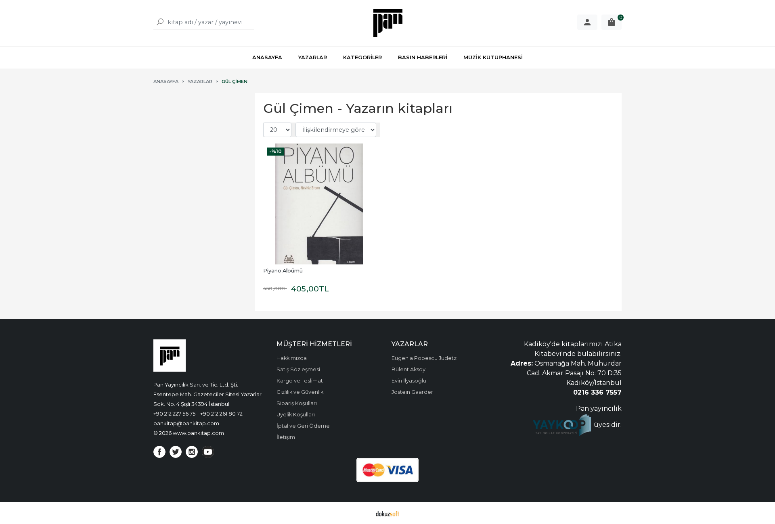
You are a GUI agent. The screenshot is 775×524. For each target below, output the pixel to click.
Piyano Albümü (283, 271)
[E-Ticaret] (387, 513)
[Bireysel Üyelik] (587, 22)
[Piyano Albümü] (319, 203)
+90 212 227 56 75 (174, 413)
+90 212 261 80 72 (221, 413)
